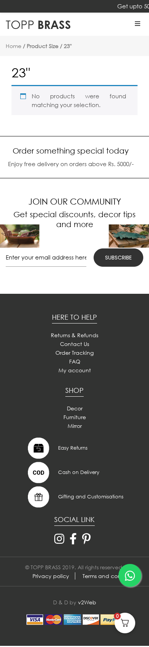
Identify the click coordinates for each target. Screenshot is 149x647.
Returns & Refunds (74, 335)
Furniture (74, 417)
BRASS (38, 24)
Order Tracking (74, 352)
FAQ (74, 361)
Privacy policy (50, 576)
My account (74, 370)
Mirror (75, 425)
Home (13, 46)
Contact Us (74, 344)
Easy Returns (72, 447)
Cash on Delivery (78, 472)
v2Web (87, 602)
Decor (75, 408)
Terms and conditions (110, 576)
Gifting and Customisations (90, 496)
